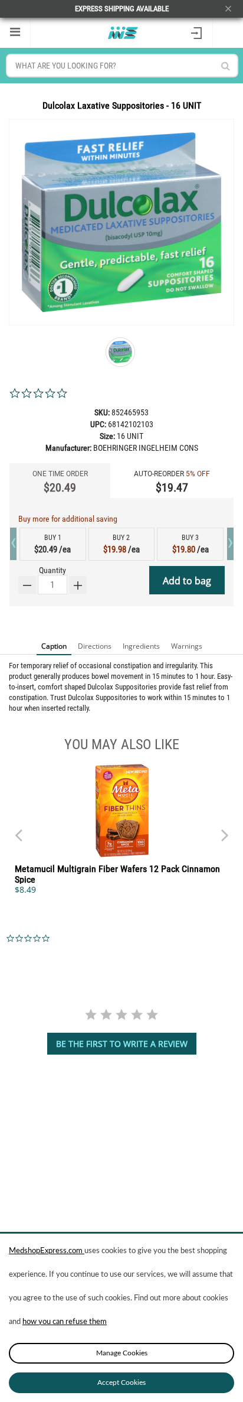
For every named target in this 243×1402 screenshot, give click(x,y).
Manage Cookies (121, 1353)
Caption (54, 646)
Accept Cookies (121, 1382)
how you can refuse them (64, 1322)
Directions (94, 646)
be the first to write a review (122, 1043)
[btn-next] (18, 829)
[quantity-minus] (27, 585)
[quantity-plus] (78, 585)
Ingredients (141, 646)
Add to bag (187, 580)
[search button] (226, 66)
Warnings (186, 646)
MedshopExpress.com (46, 1251)
